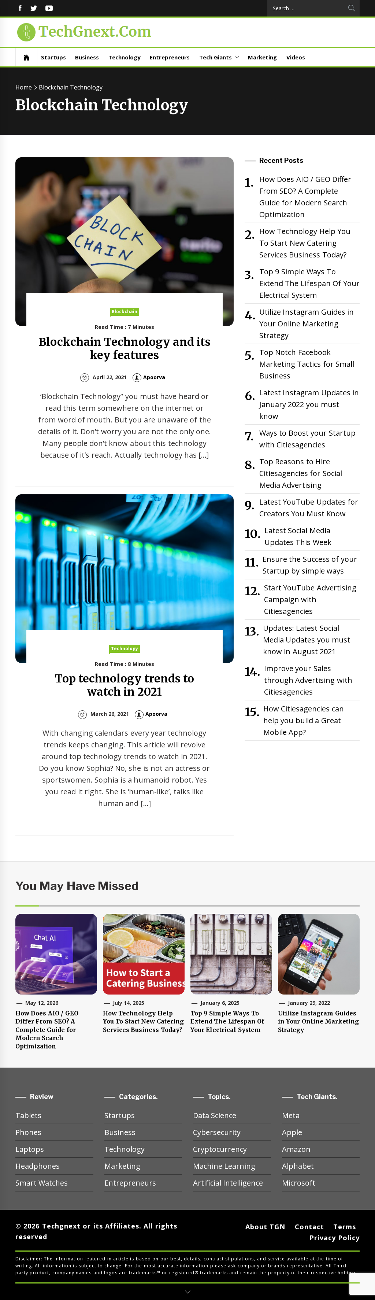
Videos (295, 57)
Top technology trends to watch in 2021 (124, 685)
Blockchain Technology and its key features (124, 348)
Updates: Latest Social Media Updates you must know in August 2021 (306, 639)
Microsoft (298, 1183)
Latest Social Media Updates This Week (297, 536)
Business (87, 57)
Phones (28, 1132)
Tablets (28, 1115)
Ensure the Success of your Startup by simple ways (310, 565)
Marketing (262, 57)
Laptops (29, 1149)
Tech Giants (215, 57)
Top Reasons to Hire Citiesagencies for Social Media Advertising (300, 473)
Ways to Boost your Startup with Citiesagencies (307, 439)
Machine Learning (224, 1166)
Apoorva (154, 377)
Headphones (37, 1166)
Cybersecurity (217, 1132)
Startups (53, 57)
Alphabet (298, 1166)
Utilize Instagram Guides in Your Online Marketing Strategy (306, 323)
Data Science (214, 1115)
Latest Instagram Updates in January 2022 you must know (309, 404)
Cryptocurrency (220, 1149)
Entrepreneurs (170, 57)
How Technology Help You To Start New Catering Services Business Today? (304, 243)
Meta (291, 1115)
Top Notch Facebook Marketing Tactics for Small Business (306, 364)
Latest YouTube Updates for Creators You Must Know (308, 508)
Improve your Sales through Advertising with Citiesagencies (308, 680)
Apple (292, 1132)
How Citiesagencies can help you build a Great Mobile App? (303, 720)
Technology (124, 57)
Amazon (296, 1149)
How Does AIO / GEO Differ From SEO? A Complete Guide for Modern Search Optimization (305, 196)
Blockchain (124, 311)
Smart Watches (41, 1183)
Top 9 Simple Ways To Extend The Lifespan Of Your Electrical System (309, 283)
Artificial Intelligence (228, 1183)
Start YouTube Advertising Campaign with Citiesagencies (310, 599)
